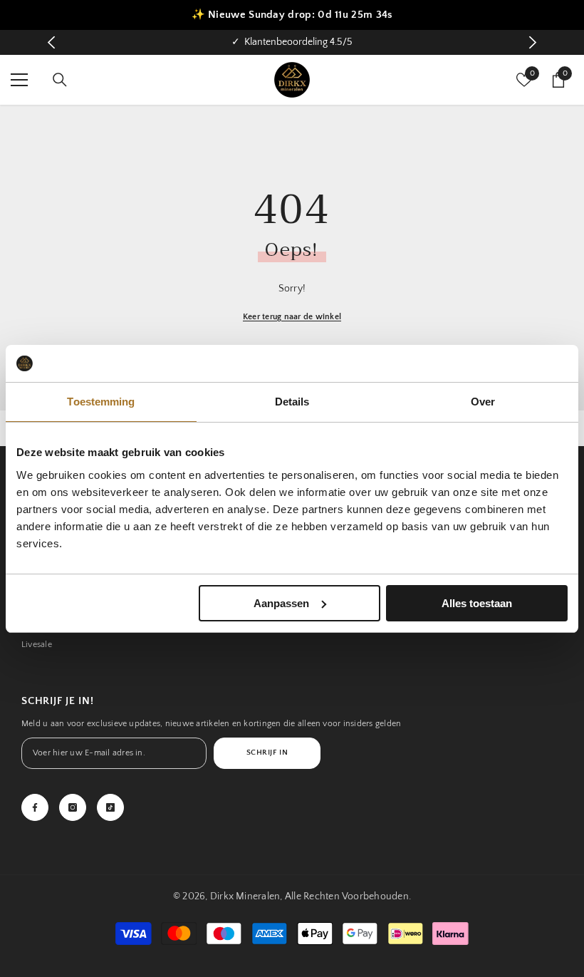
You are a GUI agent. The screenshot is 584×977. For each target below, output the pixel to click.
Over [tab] (483, 402)
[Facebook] (34, 807)
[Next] (533, 42)
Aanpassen (281, 603)
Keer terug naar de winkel (292, 316)
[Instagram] (72, 807)
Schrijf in (267, 752)
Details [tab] (292, 402)
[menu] (19, 79)
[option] (292, 42)
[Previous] (51, 42)
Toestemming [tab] (101, 402)
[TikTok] (110, 807)
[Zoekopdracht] (59, 79)
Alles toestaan (477, 603)
